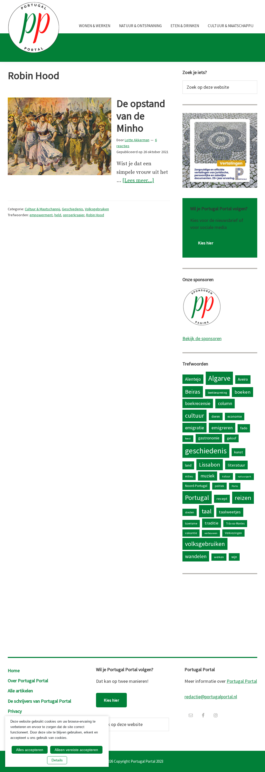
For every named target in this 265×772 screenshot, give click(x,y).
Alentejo (193, 379)
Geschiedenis (72, 209)
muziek (208, 476)
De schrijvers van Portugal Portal (39, 701)
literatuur (236, 465)
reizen (243, 498)
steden (189, 512)
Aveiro (243, 379)
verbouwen (210, 533)
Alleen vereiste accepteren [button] (76, 750)
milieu (189, 476)
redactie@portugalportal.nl (211, 697)
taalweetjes (230, 512)
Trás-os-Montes (235, 523)
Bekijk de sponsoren (202, 338)
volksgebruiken (205, 544)
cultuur (194, 415)
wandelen (196, 556)
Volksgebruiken (97, 209)
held (57, 215)
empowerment (41, 215)
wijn (234, 557)
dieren (215, 416)
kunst (238, 452)
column (225, 403)
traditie (211, 523)
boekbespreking (217, 392)
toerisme (191, 523)
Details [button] (57, 760)
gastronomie (208, 438)
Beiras (192, 391)
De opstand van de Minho (140, 116)
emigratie (194, 428)
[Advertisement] (219, 614)
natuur (226, 476)
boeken (242, 392)
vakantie (191, 533)
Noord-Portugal (196, 486)
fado (243, 428)
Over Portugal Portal (28, 681)
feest (188, 438)
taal (206, 511)
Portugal (197, 497)
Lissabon (209, 464)
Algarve (219, 378)
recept (222, 498)
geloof (231, 438)
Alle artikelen (20, 691)
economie (234, 416)
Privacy (15, 711)
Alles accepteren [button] (29, 750)
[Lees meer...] (138, 181)
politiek (219, 486)
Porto (235, 486)
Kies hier (205, 242)
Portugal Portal (242, 681)
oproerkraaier (73, 215)
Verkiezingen (233, 533)
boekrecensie (197, 403)
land (188, 465)
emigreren (222, 428)
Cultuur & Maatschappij (42, 209)
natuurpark (244, 476)
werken (219, 557)
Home (14, 670)
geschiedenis (206, 450)
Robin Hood (95, 215)
